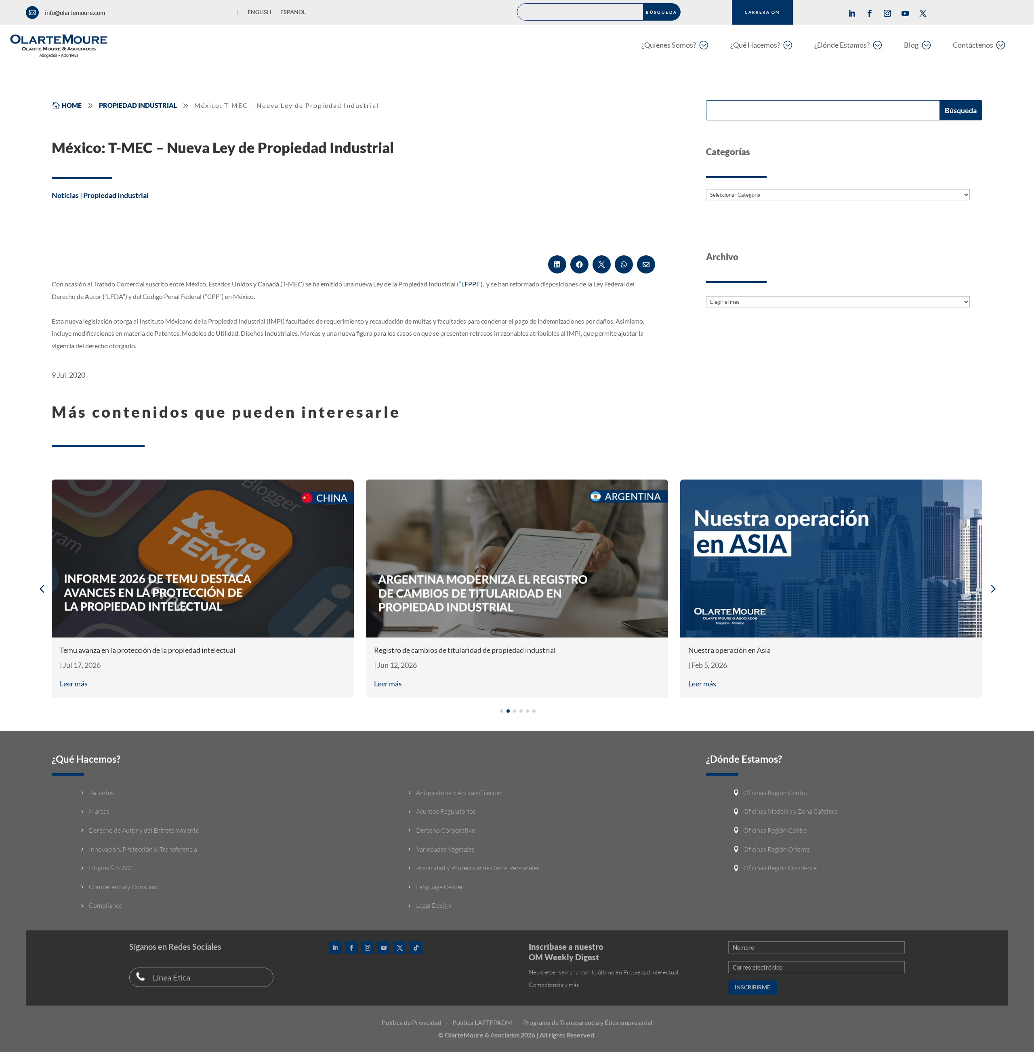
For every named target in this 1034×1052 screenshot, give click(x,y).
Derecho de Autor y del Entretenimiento (144, 830)
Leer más (74, 683)
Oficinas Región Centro (775, 793)
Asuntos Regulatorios (446, 811)
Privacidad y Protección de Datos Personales (478, 868)
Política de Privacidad (411, 1022)
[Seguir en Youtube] (905, 13)
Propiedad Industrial (116, 195)
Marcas (99, 811)
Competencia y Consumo (124, 887)
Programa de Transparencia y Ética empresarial (587, 1022)
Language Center (439, 887)
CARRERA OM (762, 12)
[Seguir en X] (923, 13)
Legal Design (433, 905)
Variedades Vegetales (445, 849)
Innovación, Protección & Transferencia (143, 849)
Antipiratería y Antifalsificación (459, 793)
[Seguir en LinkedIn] (852, 13)
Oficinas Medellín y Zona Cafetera (790, 811)
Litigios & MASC (111, 868)
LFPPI (469, 284)
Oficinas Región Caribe (775, 830)
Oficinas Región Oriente (776, 849)
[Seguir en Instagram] (887, 13)
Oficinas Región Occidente (780, 868)
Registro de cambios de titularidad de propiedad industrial (465, 650)
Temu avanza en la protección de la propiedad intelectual (147, 650)
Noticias (65, 195)
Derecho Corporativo (445, 830)
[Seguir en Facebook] (869, 13)
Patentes (101, 793)
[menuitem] (674, 44)
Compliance (105, 905)
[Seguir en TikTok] (416, 947)
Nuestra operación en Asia (729, 650)
